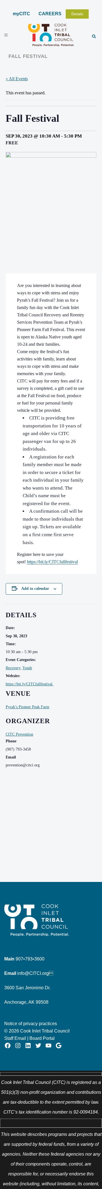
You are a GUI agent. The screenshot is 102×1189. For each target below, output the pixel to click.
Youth (27, 668)
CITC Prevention (19, 734)
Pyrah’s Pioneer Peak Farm (27, 707)
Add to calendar (35, 588)
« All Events (17, 78)
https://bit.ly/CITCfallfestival (30, 684)
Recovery (13, 668)
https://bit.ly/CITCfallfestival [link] (52, 561)
